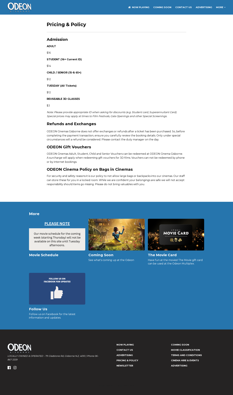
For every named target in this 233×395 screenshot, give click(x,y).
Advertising (204, 7)
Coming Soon (162, 7)
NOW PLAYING (140, 7)
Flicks (119, 386)
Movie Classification (185, 350)
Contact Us (183, 7)
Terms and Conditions (186, 355)
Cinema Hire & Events (185, 360)
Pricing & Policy (127, 360)
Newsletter (124, 365)
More (219, 7)
